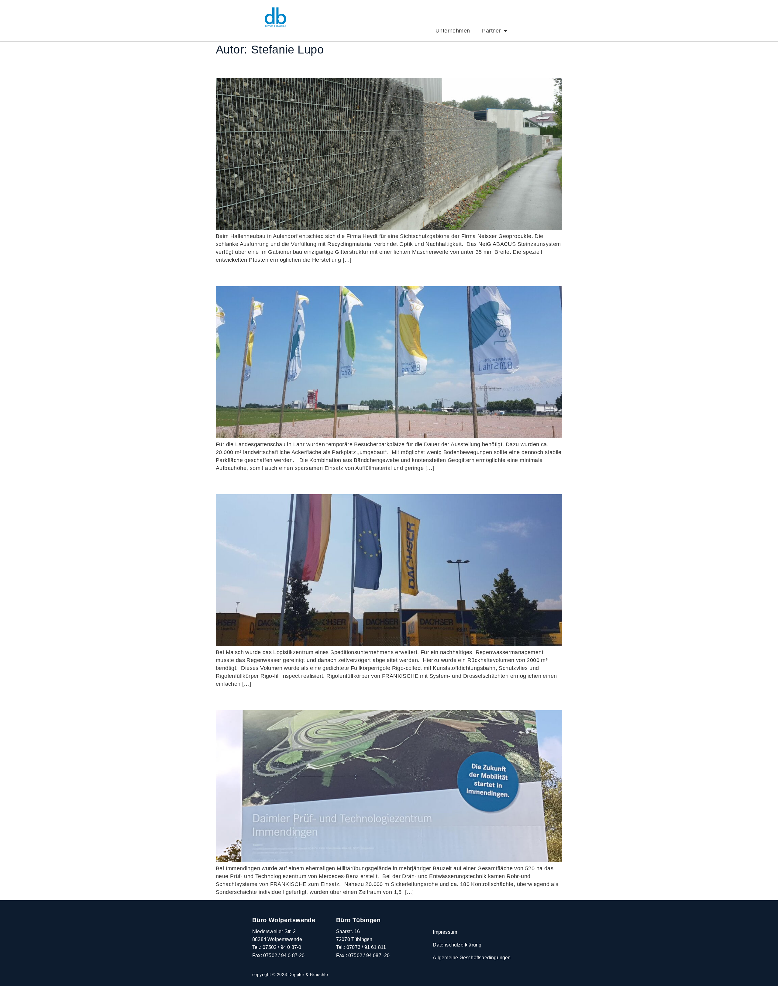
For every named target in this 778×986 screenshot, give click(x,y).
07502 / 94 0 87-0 (282, 947)
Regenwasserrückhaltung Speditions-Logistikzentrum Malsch (367, 483)
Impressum (445, 932)
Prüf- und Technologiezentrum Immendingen (325, 699)
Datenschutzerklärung (457, 944)
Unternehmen (452, 31)
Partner (491, 31)
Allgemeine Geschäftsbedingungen (472, 957)
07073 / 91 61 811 (366, 947)
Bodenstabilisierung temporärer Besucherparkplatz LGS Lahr (367, 275)
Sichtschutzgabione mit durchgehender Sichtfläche (341, 66)
